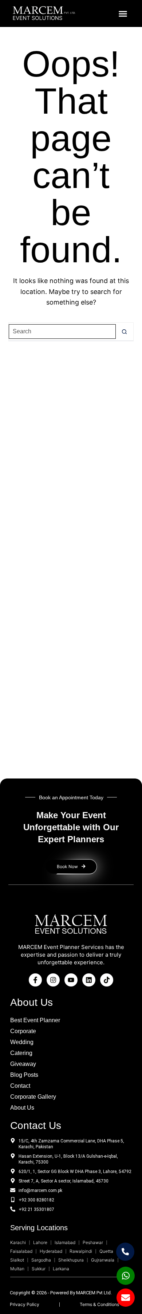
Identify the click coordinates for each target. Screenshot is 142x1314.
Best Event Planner (35, 1020)
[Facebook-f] (35, 980)
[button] (123, 13)
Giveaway (23, 1064)
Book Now (67, 866)
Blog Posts (24, 1075)
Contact (20, 1086)
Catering (21, 1053)
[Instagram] (53, 980)
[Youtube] (71, 980)
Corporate (23, 1031)
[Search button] (124, 331)
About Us (22, 1108)
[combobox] (62, 331)
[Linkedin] (88, 980)
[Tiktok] (106, 980)
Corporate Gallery (33, 1097)
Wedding (21, 1042)
